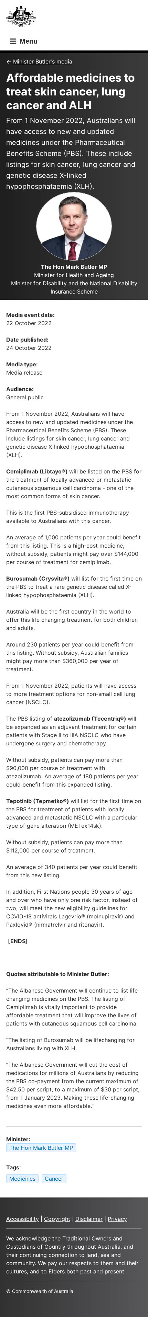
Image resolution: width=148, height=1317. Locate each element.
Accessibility (22, 1218)
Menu (28, 41)
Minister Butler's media (42, 61)
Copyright (57, 1218)
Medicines (22, 1178)
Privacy (117, 1218)
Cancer (54, 1178)
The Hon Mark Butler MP (41, 1147)
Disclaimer (89, 1218)
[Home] (23, 18)
